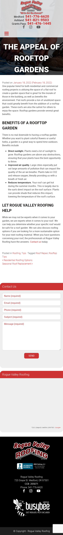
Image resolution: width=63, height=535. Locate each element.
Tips (24, 253)
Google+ (58, 427)
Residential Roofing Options (17, 260)
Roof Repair (42, 253)
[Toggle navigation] (6, 33)
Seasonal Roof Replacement (17, 263)
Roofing (16, 253)
